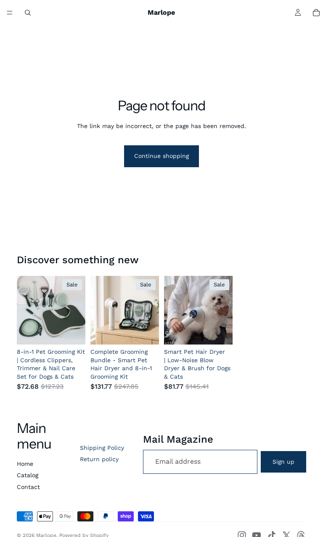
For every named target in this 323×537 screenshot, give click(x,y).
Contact (28, 487)
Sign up (283, 461)
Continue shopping (161, 155)
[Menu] (9, 12)
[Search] (28, 12)
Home (25, 463)
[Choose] (219, 331)
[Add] (72, 331)
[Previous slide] (26, 310)
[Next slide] (76, 310)
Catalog (27, 475)
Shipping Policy (102, 447)
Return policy (99, 459)
